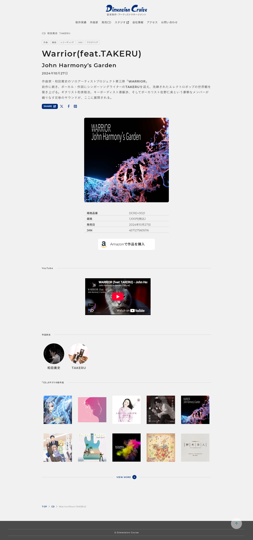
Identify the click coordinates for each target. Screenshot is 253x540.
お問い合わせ (169, 22)
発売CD (106, 22)
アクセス (152, 22)
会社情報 (137, 22)
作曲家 (94, 22)
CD (44, 33)
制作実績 (80, 22)
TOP (44, 506)
